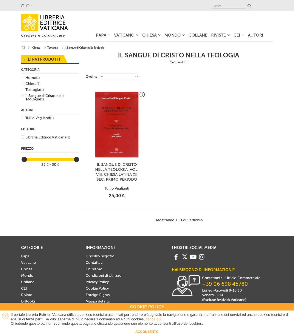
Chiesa (32, 83)
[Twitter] (184, 257)
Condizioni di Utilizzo (104, 275)
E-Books (28, 301)
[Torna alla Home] (23, 47)
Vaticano (28, 262)
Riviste (26, 295)
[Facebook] (176, 256)
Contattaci (94, 262)
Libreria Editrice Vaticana (47, 137)
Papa (25, 256)
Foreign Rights (98, 295)
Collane (27, 282)
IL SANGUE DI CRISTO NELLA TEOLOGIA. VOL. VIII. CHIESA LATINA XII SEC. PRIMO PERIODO (117, 172)
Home (32, 77)
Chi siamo (94, 269)
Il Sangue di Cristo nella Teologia (45, 97)
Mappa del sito (98, 301)
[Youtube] (193, 256)
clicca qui (153, 319)
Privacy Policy (97, 282)
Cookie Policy (97, 288)
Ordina (91, 76)
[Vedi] (142, 96)
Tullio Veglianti (39, 118)
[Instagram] (201, 256)
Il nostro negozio (100, 256)
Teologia (34, 90)
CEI (24, 288)
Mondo (27, 275)
